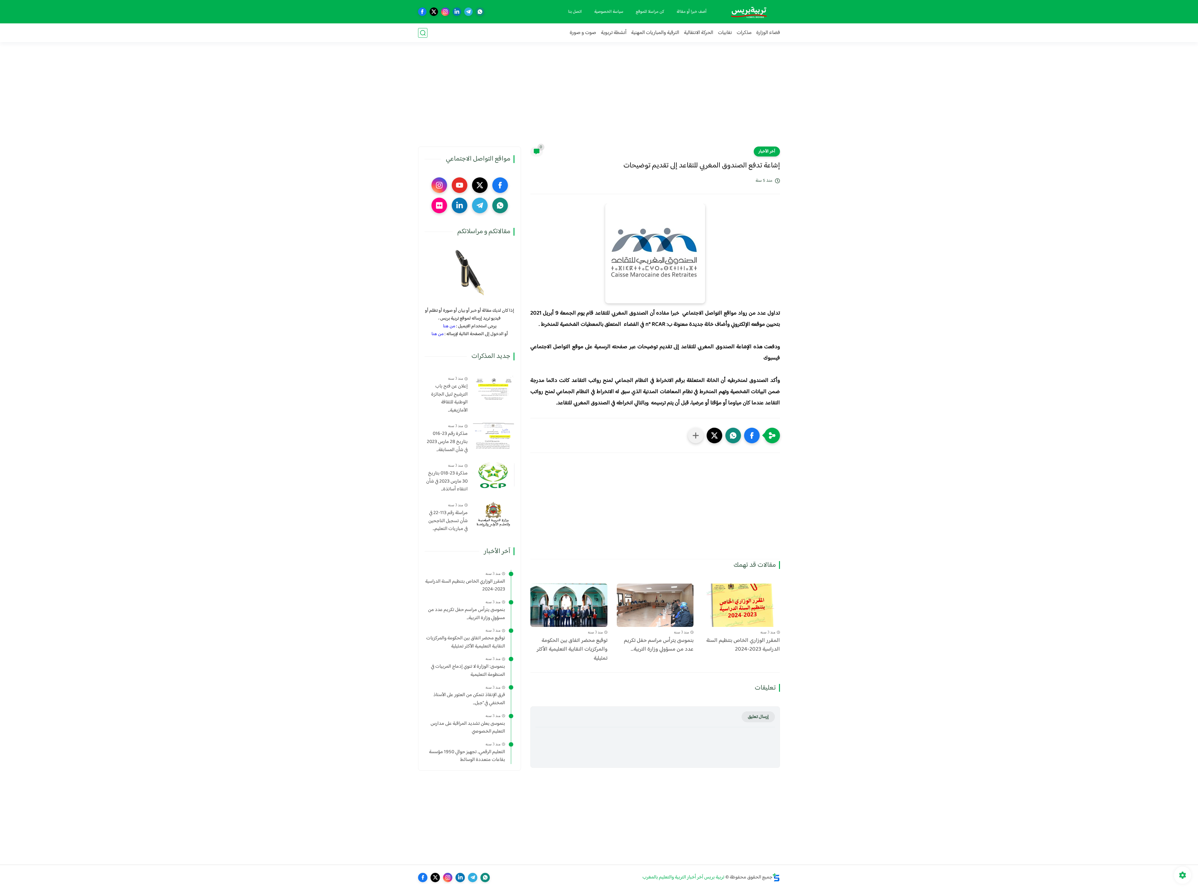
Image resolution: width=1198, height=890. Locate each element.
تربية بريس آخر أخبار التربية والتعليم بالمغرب (683, 877)
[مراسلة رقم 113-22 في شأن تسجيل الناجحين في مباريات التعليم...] (493, 514)
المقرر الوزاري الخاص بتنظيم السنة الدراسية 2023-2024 (743, 645)
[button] (752, 435)
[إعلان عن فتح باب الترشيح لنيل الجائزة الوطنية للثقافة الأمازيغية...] (493, 388)
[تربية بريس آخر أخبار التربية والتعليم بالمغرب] (748, 11)
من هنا (449, 326)
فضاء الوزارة (768, 32)
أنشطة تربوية (613, 32)
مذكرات (744, 32)
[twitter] (434, 11)
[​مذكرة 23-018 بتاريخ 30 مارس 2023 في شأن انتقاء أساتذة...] (493, 475)
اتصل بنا (575, 12)
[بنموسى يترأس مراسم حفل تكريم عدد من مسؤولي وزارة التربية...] (655, 605)
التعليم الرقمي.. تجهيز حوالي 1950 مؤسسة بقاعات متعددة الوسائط (467, 756)
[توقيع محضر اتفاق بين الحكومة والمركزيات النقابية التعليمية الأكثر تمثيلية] (568, 605)
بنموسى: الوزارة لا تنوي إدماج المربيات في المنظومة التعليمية (468, 671)
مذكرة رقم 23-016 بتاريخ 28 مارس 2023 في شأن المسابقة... (447, 442)
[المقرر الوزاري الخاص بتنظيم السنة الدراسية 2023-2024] (741, 605)
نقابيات (725, 32)
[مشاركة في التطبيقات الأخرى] (696, 435)
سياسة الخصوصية (608, 12)
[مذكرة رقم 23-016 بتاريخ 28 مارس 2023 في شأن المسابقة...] (493, 435)
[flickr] (439, 205)
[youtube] (459, 185)
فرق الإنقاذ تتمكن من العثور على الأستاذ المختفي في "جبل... (469, 699)
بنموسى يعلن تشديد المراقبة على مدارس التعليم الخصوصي (468, 728)
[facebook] (422, 11)
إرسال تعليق (758, 717)
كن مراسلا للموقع (650, 12)
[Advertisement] (599, 98)
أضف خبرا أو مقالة (692, 12)
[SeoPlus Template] (776, 877)
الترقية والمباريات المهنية (655, 32)
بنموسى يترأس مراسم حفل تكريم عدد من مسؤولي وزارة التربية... (659, 645)
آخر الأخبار (766, 151)
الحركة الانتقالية (698, 32)
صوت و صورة (583, 32)
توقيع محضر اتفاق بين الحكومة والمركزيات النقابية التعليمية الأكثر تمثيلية (572, 649)
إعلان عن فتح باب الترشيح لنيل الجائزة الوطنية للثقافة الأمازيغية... (449, 398)
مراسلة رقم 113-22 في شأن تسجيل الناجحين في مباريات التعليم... (448, 521)
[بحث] (422, 33)
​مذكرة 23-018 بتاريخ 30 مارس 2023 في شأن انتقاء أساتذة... (447, 481)
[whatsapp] (480, 11)
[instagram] (445, 11)
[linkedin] (457, 11)
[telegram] (468, 11)
